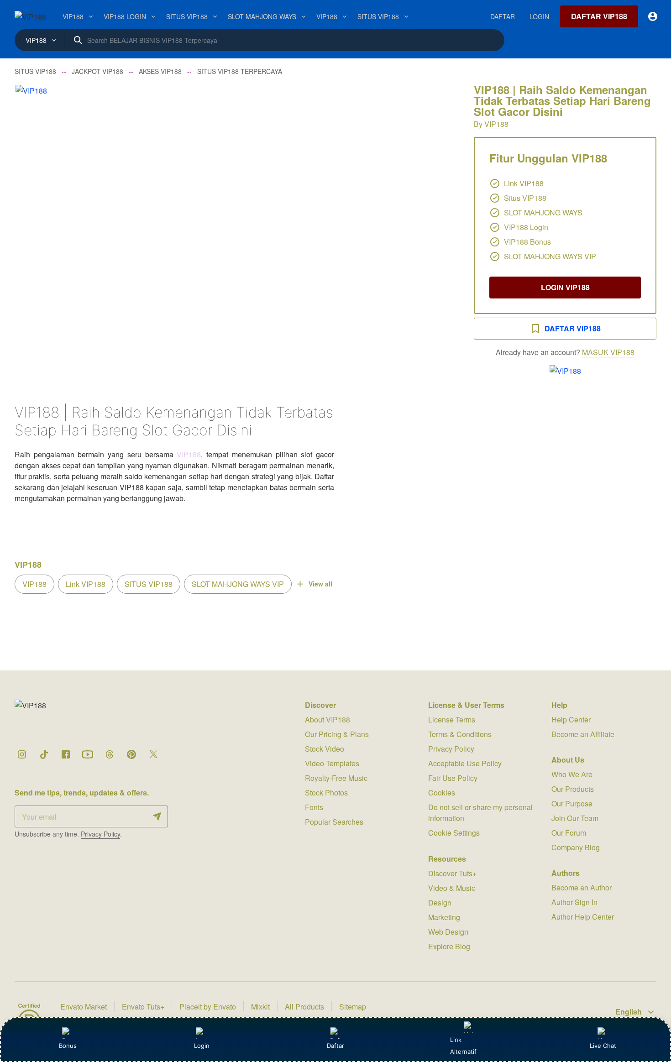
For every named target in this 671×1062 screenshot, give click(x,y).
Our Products (572, 789)
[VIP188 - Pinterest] (131, 754)
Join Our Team (574, 818)
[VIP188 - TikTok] (44, 754)
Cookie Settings (454, 832)
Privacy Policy (100, 833)
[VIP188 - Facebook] (66, 754)
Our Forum (568, 832)
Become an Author (581, 887)
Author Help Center (582, 916)
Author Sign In (574, 902)
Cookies (441, 792)
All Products (304, 1006)
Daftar (335, 1045)
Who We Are (571, 774)
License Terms (451, 719)
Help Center (571, 719)
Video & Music (451, 888)
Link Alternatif (463, 1045)
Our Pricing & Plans (337, 734)
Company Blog (575, 847)
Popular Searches (334, 821)
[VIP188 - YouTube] (88, 754)
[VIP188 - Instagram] (22, 754)
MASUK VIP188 (608, 352)
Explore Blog (449, 946)
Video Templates (332, 763)
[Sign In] (653, 16)
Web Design (448, 931)
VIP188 (496, 124)
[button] (235, 231)
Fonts (314, 807)
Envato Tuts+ (143, 1006)
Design (439, 902)
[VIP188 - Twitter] (153, 754)
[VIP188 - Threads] (110, 754)
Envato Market (83, 1006)
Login (202, 1045)
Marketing (444, 917)
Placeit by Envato (207, 1006)
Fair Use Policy (452, 778)
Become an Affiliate (582, 734)
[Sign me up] (157, 816)
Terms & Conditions (460, 734)
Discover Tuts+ (452, 873)
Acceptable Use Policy (465, 763)
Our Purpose (571, 803)
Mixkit (260, 1006)
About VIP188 (327, 719)
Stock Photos (326, 792)
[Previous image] (34, 231)
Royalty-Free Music (336, 778)
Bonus (68, 1045)
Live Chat (603, 1045)
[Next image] (436, 231)
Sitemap (352, 1006)
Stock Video (324, 748)
